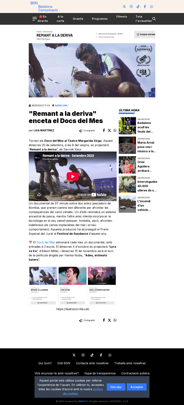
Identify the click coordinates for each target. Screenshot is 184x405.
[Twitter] (124, 6)
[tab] (129, 110)
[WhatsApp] (151, 6)
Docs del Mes (46, 242)
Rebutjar (116, 387)
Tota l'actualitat (144, 18)
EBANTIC (83, 401)
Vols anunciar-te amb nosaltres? (56, 373)
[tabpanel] (137, 165)
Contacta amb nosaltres (92, 363)
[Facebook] (144, 6)
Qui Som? (45, 363)
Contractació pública (135, 373)
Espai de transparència (100, 373)
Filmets (121, 16)
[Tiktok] (138, 6)
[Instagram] (131, 6)
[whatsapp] (115, 130)
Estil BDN (64, 363)
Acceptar (136, 387)
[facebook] (103, 130)
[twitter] (109, 130)
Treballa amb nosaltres (130, 363)
